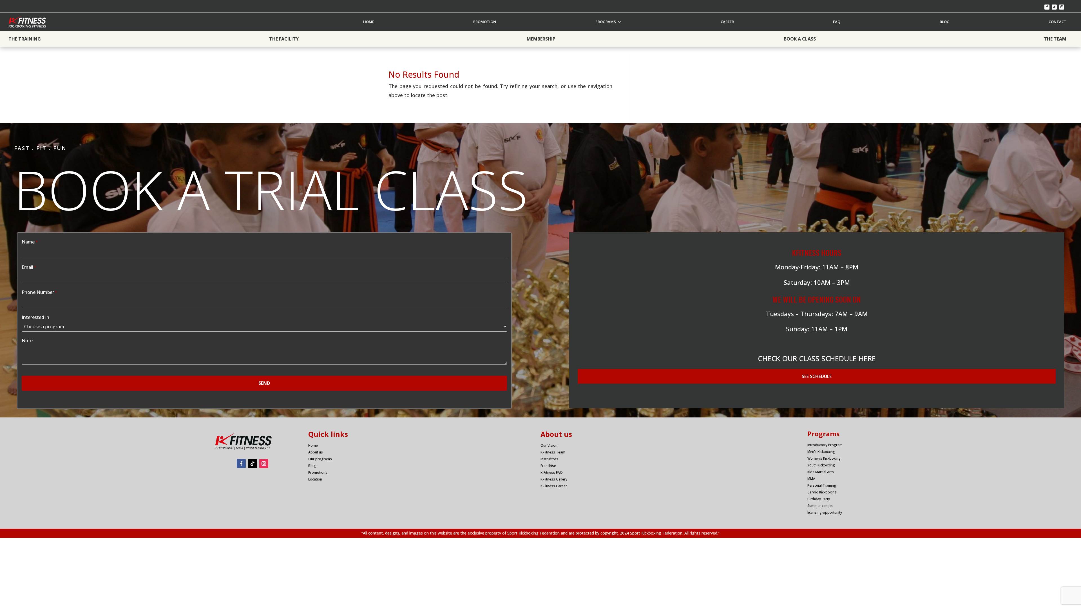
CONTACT (1057, 21)
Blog (312, 465)
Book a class (800, 39)
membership (541, 39)
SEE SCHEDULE (817, 376)
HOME (368, 21)
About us (315, 452)
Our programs (320, 459)
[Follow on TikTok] (1054, 7)
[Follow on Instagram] (1061, 7)
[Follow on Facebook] (1046, 7)
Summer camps (820, 505)
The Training (24, 39)
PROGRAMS (605, 21)
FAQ (836, 21)
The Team (1055, 39)
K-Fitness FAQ (551, 472)
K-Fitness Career (553, 486)
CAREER (727, 21)
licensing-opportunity (824, 512)
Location (315, 479)
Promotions (317, 472)
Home (313, 445)
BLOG (945, 21)
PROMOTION (484, 21)
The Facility (284, 39)
